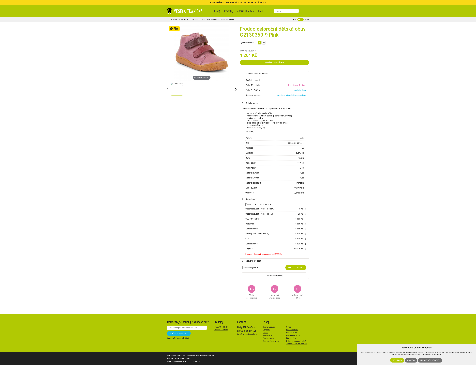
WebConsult (172, 361)
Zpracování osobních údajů (178, 338)
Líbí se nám (291, 338)
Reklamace (267, 335)
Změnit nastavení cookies (296, 344)
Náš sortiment (292, 330)
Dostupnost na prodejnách (257, 73)
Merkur (197, 361)
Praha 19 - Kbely (221, 327)
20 (260, 43)
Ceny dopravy (251, 199)
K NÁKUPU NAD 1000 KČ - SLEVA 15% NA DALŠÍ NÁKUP (241, 2)
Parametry (250, 131)
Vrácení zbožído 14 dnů (297, 293)
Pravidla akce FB (293, 335)
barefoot (300, 143)
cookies (211, 355)
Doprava (266, 330)
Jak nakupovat (269, 327)
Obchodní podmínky (271, 341)
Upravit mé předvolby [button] (430, 360)
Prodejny (228, 10)
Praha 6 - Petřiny (221, 330)
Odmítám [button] (411, 360)
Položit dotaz (296, 267)
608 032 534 (250, 331)
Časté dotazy (268, 338)
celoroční (292, 143)
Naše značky (291, 332)
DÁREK (212, 2)
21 (264, 43)
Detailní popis (252, 103)
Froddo (195, 19)
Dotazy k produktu (253, 261)
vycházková (299, 193)
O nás (288, 327)
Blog (260, 10)
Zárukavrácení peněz (251, 293)
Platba (265, 333)
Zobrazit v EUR (264, 204)
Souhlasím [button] (397, 360)
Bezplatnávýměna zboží (274, 293)
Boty (175, 19)
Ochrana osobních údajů (296, 341)
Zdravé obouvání (245, 10)
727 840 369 (249, 327)
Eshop (217, 10)
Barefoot (184, 19)
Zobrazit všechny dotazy (274, 275)
